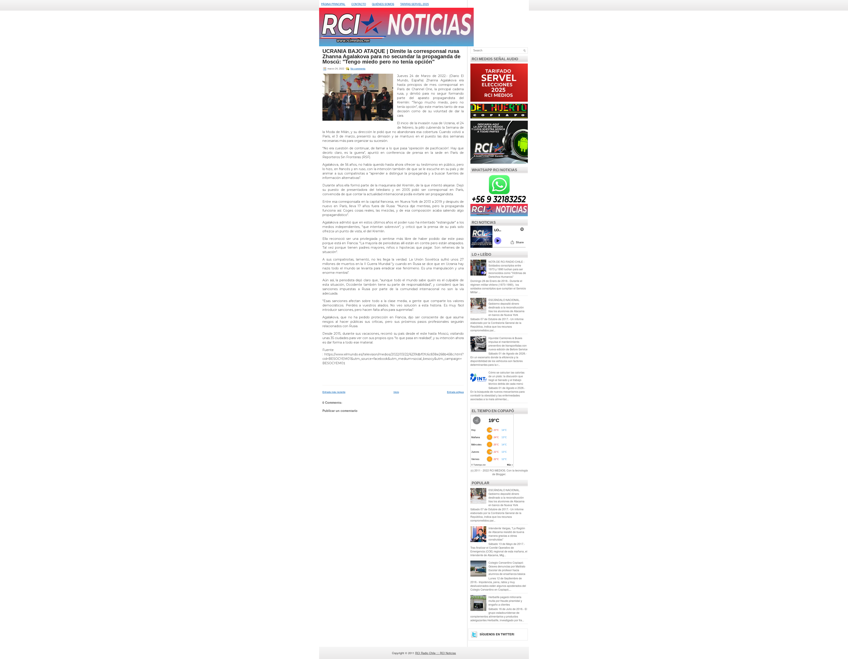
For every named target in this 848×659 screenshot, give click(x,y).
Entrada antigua (455, 392)
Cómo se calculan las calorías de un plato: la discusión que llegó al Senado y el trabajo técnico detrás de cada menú (506, 377)
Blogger (500, 474)
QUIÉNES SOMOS (383, 4)
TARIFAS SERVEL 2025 (414, 4)
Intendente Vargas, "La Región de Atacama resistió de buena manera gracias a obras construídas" (506, 533)
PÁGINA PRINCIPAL (333, 4)
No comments (357, 68)
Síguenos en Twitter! (496, 634)
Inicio (396, 392)
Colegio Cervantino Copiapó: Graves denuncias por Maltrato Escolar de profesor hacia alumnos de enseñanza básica (506, 568)
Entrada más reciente (333, 392)
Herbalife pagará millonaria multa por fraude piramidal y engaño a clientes (505, 600)
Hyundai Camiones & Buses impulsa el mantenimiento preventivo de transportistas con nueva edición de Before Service (508, 343)
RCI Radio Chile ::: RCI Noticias (435, 653)
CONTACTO (358, 4)
